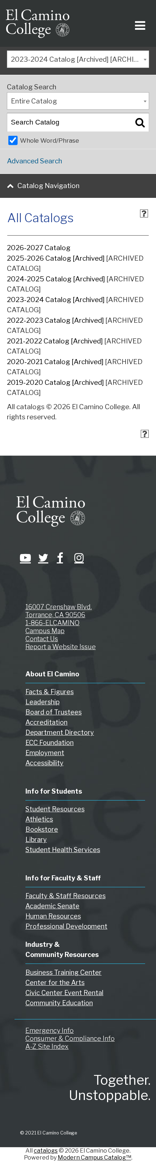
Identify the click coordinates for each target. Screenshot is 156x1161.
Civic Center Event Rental (64, 993)
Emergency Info (49, 1030)
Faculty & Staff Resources (65, 896)
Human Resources (53, 916)
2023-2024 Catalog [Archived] (55, 300)
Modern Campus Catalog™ (94, 1157)
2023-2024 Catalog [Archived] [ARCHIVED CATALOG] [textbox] (80, 59)
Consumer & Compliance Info (70, 1038)
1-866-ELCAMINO (52, 623)
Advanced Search (34, 161)
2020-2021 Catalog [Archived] (55, 362)
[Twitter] (41, 557)
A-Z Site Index (47, 1046)
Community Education (59, 1003)
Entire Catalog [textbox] (34, 101)
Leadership (42, 702)
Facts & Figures (49, 692)
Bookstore (41, 829)
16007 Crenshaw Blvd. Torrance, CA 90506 (58, 611)
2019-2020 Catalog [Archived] (55, 382)
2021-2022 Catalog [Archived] (55, 341)
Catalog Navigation (48, 186)
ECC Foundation (49, 742)
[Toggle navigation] (138, 23)
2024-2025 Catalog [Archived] (56, 279)
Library (36, 839)
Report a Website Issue (60, 647)
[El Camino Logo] (37, 23)
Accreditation (46, 722)
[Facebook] (59, 557)
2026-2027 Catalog (38, 248)
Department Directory (59, 732)
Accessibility (44, 763)
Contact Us (41, 639)
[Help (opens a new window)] (144, 213)
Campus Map (45, 631)
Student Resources (55, 809)
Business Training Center (63, 972)
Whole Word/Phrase (49, 140)
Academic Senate (52, 906)
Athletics (39, 819)
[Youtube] (23, 557)
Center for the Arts (55, 982)
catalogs (46, 1150)
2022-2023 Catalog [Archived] (55, 320)
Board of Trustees (53, 712)
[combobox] (78, 59)
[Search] (140, 122)
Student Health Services (62, 850)
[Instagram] (78, 557)
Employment (44, 753)
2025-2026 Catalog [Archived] (55, 258)
